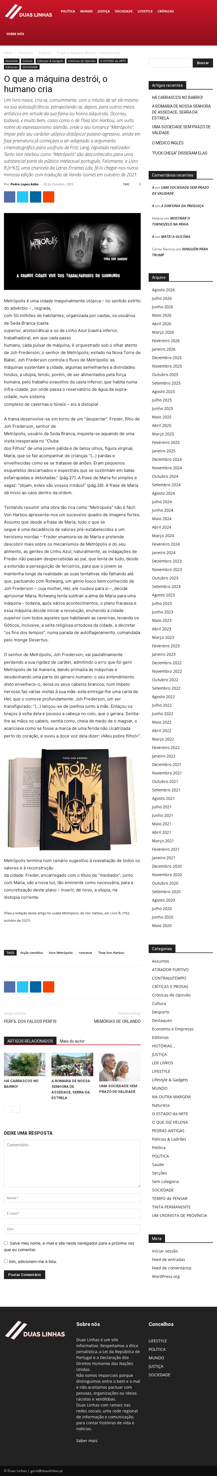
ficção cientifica (31, 952)
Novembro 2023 (167, 569)
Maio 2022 (162, 722)
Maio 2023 (162, 620)
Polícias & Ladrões (169, 1139)
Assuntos (25, 52)
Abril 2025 (161, 425)
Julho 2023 (162, 603)
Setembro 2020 (166, 891)
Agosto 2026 (163, 289)
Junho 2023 (162, 612)
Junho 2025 (162, 408)
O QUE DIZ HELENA (170, 1122)
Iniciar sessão (165, 1251)
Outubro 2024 (165, 476)
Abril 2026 (161, 323)
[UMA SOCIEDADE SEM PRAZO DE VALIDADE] (120, 1067)
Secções (159, 1173)
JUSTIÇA (104, 11)
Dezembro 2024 (167, 459)
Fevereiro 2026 (166, 340)
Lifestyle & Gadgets (50, 61)
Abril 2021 (161, 832)
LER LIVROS (162, 1062)
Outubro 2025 (165, 374)
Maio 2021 (162, 823)
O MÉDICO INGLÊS (168, 143)
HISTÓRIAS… (163, 1046)
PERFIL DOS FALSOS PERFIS (30, 1021)
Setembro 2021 (166, 790)
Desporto (160, 1012)
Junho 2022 (162, 713)
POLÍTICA (68, 11)
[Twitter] (22, 197)
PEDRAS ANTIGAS (168, 1130)
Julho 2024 (162, 501)
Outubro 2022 (165, 679)
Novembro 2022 (167, 671)
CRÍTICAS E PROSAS (170, 986)
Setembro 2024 (166, 484)
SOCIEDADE (124, 11)
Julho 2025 (162, 400)
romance (85, 952)
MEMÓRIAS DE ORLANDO (117, 1021)
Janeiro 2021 (163, 857)
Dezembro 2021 (167, 764)
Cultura (45, 52)
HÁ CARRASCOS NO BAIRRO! (177, 97)
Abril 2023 (161, 628)
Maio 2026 (162, 315)
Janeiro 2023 (163, 654)
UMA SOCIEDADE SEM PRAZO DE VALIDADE (181, 130)
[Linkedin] (35, 197)
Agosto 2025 (163, 391)
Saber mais (86, 1440)
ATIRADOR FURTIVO (170, 969)
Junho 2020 (162, 917)
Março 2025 (163, 434)
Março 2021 (163, 840)
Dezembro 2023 (167, 561)
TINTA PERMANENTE (171, 1207)
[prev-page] (7, 1109)
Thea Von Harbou (111, 952)
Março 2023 (163, 637)
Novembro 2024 (167, 467)
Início (8, 52)
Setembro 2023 (166, 586)
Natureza (161, 1105)
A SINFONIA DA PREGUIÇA (182, 205)
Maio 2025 (162, 417)
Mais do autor (72, 1041)
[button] (206, 11)
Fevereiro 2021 (166, 849)
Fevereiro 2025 (166, 442)
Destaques (162, 1020)
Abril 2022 (161, 730)
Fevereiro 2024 (166, 544)
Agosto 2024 (163, 493)
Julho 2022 (162, 705)
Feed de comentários (172, 1268)
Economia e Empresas (173, 1029)
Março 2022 (163, 739)
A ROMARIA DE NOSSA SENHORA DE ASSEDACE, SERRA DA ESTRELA (181, 112)
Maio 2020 (162, 925)
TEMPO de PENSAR (170, 1198)
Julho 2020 (162, 908)
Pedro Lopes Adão (24, 184)
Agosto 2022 (163, 696)
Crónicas (166, 11)
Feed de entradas (168, 1259)
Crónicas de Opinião (82, 61)
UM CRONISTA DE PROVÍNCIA (179, 1215)
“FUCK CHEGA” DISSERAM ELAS (179, 153)
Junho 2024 (162, 510)
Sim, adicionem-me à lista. (32, 1261)
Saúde (158, 1164)
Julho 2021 (162, 806)
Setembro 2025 (166, 383)
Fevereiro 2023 (166, 645)
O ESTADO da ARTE (113, 61)
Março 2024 (163, 535)
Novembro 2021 (167, 773)
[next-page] (16, 1109)
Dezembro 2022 (167, 662)
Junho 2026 (162, 306)
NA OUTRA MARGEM (171, 1096)
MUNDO (86, 11)
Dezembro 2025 (167, 357)
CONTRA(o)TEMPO (169, 978)
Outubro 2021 (165, 781)
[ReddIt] (48, 197)
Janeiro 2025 (163, 450)
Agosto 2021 (163, 798)
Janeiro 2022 (163, 756)
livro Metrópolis (61, 952)
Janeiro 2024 (163, 552)
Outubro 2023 (165, 578)
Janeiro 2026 (163, 349)
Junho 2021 (162, 815)
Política (159, 1147)
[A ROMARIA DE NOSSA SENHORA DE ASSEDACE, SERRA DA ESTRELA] (72, 1064)
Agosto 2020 (163, 900)
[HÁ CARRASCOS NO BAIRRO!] (24, 1064)
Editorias (12, 67)
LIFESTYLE (145, 11)
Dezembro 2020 (167, 866)
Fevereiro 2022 (166, 747)
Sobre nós (15, 34)
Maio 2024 (162, 518)
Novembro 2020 (167, 874)
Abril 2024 (161, 527)
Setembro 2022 (166, 688)
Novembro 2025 (167, 366)
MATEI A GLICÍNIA (175, 236)
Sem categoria (165, 1181)
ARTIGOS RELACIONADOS (30, 1041)
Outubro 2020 (165, 883)
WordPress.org (166, 1276)
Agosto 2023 (163, 595)
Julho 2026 (162, 298)
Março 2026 (163, 332)
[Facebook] (9, 197)
